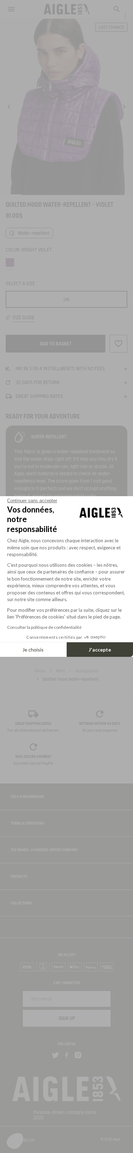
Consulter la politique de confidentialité (44, 627)
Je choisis (33, 650)
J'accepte (100, 650)
